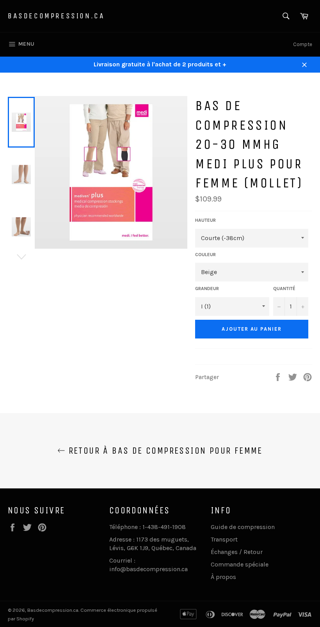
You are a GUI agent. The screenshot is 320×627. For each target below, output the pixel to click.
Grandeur (207, 288)
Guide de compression (243, 527)
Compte (302, 44)
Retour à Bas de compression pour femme (164, 450)
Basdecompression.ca (56, 15)
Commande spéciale (239, 564)
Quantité (284, 288)
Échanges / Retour (237, 552)
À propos (223, 577)
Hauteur (205, 220)
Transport (224, 539)
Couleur (205, 254)
